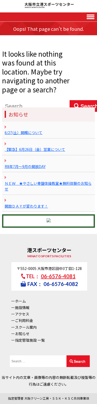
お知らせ (22, 333)
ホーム (20, 301)
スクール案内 (26, 327)
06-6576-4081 (58, 276)
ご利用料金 (24, 320)
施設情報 (22, 307)
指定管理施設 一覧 (30, 340)
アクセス (22, 314)
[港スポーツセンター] (48, 5)
